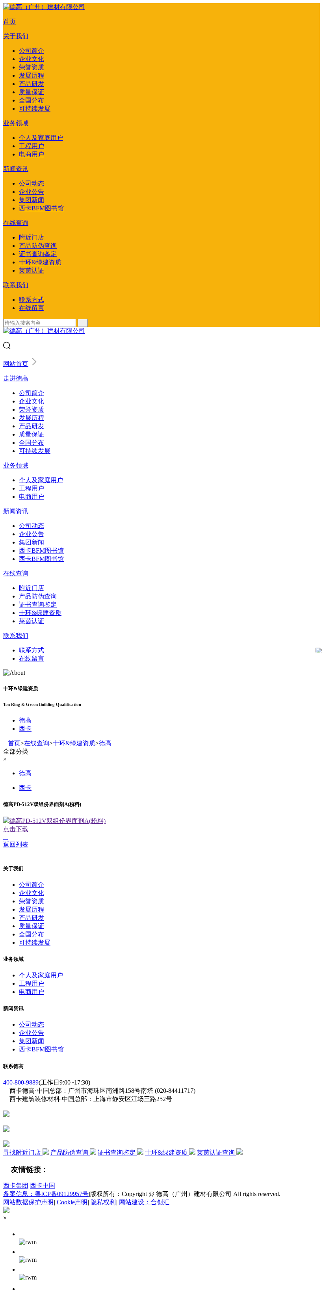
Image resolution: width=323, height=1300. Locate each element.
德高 (25, 720)
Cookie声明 (72, 1202)
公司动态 (31, 183)
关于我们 (15, 36)
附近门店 (31, 237)
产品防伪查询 (38, 245)
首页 (9, 21)
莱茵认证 (31, 270)
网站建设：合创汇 (144, 1202)
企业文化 (31, 59)
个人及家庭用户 (41, 137)
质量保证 (31, 92)
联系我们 (15, 285)
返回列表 (15, 844)
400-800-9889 (21, 1082)
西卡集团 (15, 1185)
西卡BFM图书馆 (41, 208)
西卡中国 (42, 1185)
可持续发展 (34, 108)
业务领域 (15, 123)
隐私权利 (103, 1202)
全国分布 (31, 100)
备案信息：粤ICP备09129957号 (46, 1193)
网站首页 (15, 363)
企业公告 (31, 191)
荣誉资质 (31, 67)
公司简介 (31, 50)
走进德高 (15, 378)
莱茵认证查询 (216, 1152)
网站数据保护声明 (28, 1202)
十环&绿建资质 (40, 262)
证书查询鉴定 (38, 254)
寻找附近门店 (23, 1152)
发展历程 (31, 75)
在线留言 (31, 308)
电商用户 (31, 154)
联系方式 (31, 299)
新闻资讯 (15, 168)
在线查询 (15, 222)
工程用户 (31, 146)
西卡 (25, 728)
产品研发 (31, 83)
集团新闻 (31, 200)
